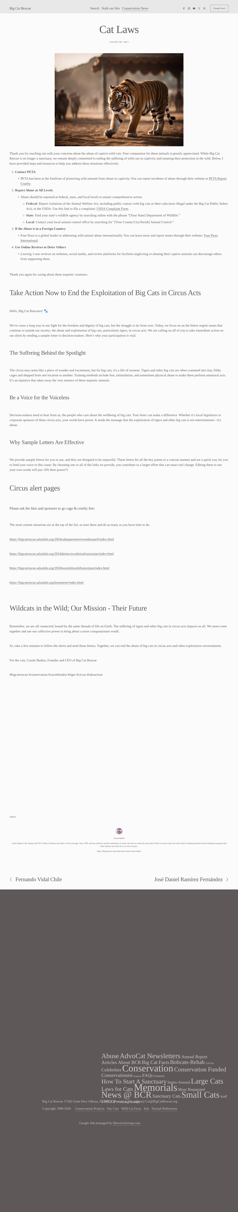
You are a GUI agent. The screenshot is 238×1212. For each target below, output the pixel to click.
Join (146, 1108)
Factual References (164, 1108)
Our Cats (113, 1108)
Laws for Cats (116, 42)
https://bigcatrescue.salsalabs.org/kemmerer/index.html (47, 582)
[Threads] (204, 8)
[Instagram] (189, 8)
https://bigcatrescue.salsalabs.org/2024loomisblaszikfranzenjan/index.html (59, 568)
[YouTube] (194, 8)
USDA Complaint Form (112, 208)
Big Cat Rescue (20, 8)
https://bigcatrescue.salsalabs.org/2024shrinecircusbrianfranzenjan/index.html (62, 553)
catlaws (13, 817)
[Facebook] (183, 8)
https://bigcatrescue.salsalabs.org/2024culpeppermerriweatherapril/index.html (62, 539)
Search (94, 8)
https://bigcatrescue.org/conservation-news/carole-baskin (119, 851)
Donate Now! (219, 8)
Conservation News (135, 8)
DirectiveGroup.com (126, 1123)
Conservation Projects (89, 1108)
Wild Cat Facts (131, 1108)
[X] (199, 8)
